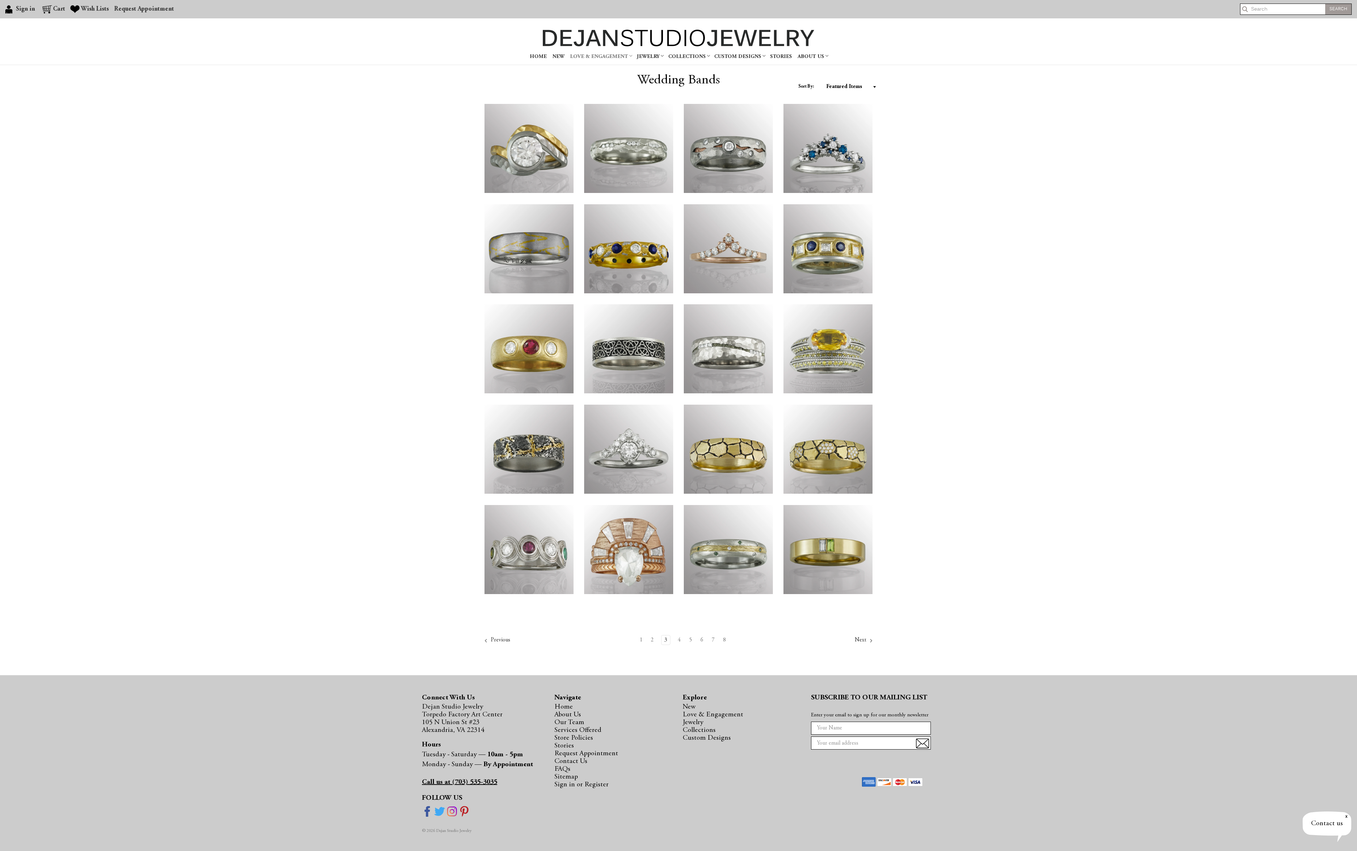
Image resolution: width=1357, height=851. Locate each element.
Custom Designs (738, 56)
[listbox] (849, 87)
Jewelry (649, 56)
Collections (687, 56)
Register (596, 784)
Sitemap (566, 776)
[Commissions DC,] (529, 449)
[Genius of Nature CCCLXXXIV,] (828, 449)
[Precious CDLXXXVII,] (628, 449)
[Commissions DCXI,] (628, 348)
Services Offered (577, 730)
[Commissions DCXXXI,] (828, 148)
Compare (546, 111)
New (558, 56)
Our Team (569, 722)
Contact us (1327, 823)
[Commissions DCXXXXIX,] (529, 148)
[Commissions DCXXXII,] (728, 148)
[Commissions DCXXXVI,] (628, 148)
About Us (812, 56)
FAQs (562, 769)
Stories (781, 56)
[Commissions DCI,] (828, 348)
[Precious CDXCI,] (728, 248)
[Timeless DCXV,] (529, 348)
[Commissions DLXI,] (828, 549)
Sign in (565, 784)
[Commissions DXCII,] (529, 549)
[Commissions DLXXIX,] (728, 549)
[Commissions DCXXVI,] (529, 248)
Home (538, 56)
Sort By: (806, 86)
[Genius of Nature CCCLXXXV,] (728, 449)
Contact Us (570, 761)
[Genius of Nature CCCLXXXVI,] (728, 348)
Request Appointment (144, 9)
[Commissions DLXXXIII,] (628, 549)
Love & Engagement (599, 56)
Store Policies (573, 737)
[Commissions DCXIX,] (828, 248)
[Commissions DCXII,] (628, 248)
